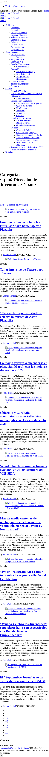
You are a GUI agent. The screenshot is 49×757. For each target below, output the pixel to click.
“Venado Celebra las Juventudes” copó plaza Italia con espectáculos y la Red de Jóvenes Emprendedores (23, 629)
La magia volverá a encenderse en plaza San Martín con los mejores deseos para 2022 (23, 366)
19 (6, 728)
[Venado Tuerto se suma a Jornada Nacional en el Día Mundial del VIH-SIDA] (24, 456)
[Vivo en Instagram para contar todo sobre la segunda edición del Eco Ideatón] (24, 561)
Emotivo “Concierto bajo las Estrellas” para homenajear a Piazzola (20, 225)
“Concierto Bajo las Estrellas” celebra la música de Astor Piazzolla (21, 316)
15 (6, 718)
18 (6, 725)
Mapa (46, 11)
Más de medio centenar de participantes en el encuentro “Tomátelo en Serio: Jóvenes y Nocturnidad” (21, 524)
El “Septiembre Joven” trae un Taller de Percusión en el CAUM (22, 679)
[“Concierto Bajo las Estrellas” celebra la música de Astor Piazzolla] (24, 303)
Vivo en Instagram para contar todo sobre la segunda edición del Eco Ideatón (23, 575)
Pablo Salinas (8, 393)
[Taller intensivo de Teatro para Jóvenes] (23, 259)
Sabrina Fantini (9, 254)
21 (6, 732)
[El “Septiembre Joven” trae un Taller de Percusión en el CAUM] (24, 667)
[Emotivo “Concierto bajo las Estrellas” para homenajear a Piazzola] (24, 212)
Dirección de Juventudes (17, 205)
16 (6, 720)
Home (2, 205)
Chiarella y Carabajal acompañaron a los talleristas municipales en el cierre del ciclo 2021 (23, 418)
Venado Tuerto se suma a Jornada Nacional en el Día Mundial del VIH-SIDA (23, 469)
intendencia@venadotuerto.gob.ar (14, 748)
